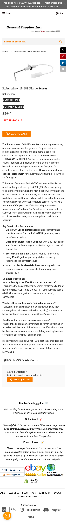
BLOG (25, 493)
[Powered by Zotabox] (63, 69)
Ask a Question (21, 379)
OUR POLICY (44, 493)
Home (5, 51)
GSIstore (32, 505)
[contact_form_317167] (7, 516)
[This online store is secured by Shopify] (31, 484)
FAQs (33, 493)
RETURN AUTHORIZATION (30, 496)
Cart (62, 13)
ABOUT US (14, 493)
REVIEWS (57, 493)
